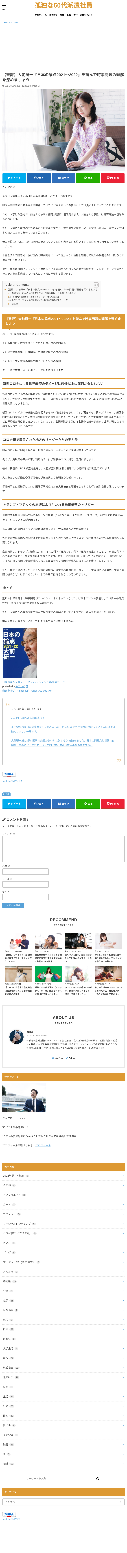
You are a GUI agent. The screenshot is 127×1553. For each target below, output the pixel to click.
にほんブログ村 (11, 780)
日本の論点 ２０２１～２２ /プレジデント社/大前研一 (32, 682)
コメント (8, 833)
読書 (62, 15)
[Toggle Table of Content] (94, 285)
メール (7, 879)
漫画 (7, 1386)
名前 (6, 866)
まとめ (15, 304)
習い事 (9, 1425)
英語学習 (10, 1435)
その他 (9, 1185)
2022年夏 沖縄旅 (15, 1175)
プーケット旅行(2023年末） (21, 1262)
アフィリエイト (14, 1194)
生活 (8, 1396)
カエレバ (20, 686)
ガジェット (11, 1214)
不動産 (9, 1281)
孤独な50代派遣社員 (63, 5)
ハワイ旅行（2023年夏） (19, 1233)
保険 (7, 1319)
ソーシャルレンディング (19, 1223)
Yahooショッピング (41, 690)
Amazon (21, 690)
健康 (8, 1329)
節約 (8, 1415)
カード (9, 1204)
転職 (69, 15)
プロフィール (41, 15)
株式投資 (53, 15)
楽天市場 (7, 690)
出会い (9, 1338)
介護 (7, 1291)
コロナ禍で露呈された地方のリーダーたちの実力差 (35, 297)
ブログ (9, 1252)
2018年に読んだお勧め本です (28, 717)
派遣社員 (10, 1377)
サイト (5, 892)
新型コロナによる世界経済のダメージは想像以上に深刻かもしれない (44, 293)
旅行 (76, 15)
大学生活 (10, 1348)
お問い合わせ (86, 15)
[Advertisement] (63, 49)
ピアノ (8, 1243)
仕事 (8, 1300)
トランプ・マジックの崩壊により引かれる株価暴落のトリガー (41, 300)
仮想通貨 (10, 1310)
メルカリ (10, 1271)
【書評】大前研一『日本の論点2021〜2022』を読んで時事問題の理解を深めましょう (52, 289)
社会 (8, 1406)
